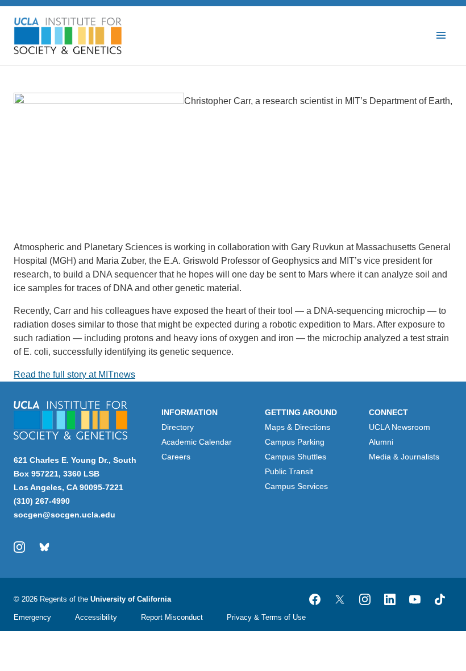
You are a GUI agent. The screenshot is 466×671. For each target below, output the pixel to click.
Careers (175, 456)
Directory (177, 427)
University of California (130, 599)
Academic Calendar (196, 441)
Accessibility (96, 617)
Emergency (32, 617)
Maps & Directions (297, 427)
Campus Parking (294, 441)
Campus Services (296, 486)
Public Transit (289, 471)
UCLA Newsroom (399, 427)
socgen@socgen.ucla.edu (64, 514)
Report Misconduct (172, 617)
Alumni (381, 441)
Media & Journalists (404, 456)
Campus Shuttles (295, 456)
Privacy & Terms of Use (266, 617)
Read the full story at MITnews (74, 374)
